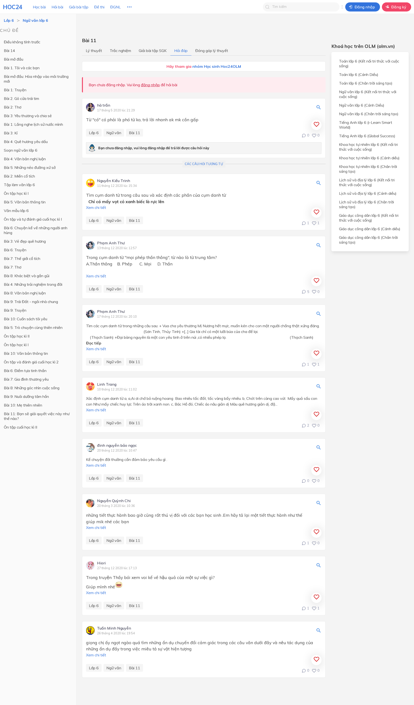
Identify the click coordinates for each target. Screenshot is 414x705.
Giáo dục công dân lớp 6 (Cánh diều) (369, 228)
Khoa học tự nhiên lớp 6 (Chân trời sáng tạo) (368, 169)
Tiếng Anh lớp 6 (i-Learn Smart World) (365, 125)
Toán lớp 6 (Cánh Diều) (358, 74)
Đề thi (99, 7)
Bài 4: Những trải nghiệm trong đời (33, 284)
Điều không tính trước (22, 42)
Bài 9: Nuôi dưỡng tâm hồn (26, 396)
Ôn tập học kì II (16, 336)
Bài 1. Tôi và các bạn (22, 67)
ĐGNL (115, 7)
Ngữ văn (113, 132)
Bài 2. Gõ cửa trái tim (21, 98)
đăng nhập (150, 84)
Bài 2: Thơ (12, 107)
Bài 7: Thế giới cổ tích (22, 258)
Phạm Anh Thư (111, 243)
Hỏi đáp (181, 50)
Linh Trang (106, 384)
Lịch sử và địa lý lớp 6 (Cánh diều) (368, 193)
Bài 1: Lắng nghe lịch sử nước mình (33, 124)
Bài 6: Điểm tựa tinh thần (25, 370)
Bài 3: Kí (10, 133)
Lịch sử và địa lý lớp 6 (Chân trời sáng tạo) (366, 204)
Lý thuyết (94, 50)
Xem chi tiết (96, 207)
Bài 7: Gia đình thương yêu (26, 379)
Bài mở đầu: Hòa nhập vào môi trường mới (36, 79)
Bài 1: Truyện (15, 89)
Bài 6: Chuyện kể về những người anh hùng (35, 230)
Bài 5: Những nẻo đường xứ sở (30, 167)
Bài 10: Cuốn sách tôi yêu (25, 318)
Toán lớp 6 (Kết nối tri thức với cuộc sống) (369, 63)
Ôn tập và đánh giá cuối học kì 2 (31, 362)
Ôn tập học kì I (16, 193)
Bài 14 (9, 50)
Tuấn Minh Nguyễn (114, 628)
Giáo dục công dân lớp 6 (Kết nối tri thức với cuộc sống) (368, 218)
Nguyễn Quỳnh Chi (114, 501)
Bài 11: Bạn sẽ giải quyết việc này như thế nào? (36, 416)
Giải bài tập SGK (153, 50)
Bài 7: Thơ (12, 267)
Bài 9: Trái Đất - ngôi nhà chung (31, 301)
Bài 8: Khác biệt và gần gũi (26, 275)
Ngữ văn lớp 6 (35, 20)
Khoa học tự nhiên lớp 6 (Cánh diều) (369, 157)
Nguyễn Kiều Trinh (113, 181)
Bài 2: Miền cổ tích (19, 176)
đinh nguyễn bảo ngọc (117, 445)
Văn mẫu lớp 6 (16, 210)
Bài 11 (134, 132)
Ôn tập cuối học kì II (20, 427)
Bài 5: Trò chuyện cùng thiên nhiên (33, 327)
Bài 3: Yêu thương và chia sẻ (28, 115)
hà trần (103, 105)
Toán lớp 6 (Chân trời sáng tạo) (365, 83)
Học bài (39, 7)
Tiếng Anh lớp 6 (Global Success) (367, 135)
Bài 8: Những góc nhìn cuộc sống (31, 387)
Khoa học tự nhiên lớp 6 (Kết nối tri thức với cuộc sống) (368, 147)
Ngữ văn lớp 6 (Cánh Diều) (361, 105)
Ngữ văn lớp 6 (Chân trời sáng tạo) (368, 113)
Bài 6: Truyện (15, 249)
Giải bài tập (78, 7)
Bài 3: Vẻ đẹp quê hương (25, 241)
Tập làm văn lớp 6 (19, 184)
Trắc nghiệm (120, 50)
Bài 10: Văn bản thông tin (26, 353)
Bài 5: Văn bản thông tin (25, 202)
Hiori (101, 563)
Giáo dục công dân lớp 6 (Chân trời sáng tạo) (368, 240)
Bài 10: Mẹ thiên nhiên (23, 405)
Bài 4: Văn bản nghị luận (25, 158)
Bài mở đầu (13, 59)
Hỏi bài (57, 7)
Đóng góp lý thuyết (211, 50)
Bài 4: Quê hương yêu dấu (26, 141)
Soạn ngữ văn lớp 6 (20, 150)
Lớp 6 (9, 20)
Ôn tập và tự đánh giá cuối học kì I (33, 219)
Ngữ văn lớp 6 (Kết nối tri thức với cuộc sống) (367, 94)
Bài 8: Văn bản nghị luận (25, 293)
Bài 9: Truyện (15, 310)
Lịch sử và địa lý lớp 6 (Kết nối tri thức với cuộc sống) (367, 182)
